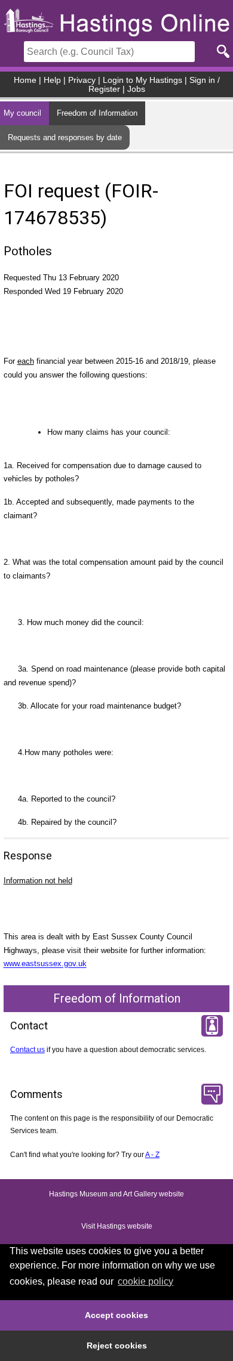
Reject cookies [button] (117, 1345)
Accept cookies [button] (116, 1315)
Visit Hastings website (116, 1227)
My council (22, 113)
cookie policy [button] (145, 1281)
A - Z (152, 1154)
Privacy (82, 80)
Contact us (27, 1050)
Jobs (136, 89)
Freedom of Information (97, 113)
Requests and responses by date (65, 137)
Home (25, 80)
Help (52, 80)
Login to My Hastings (142, 80)
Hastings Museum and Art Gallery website (116, 1194)
